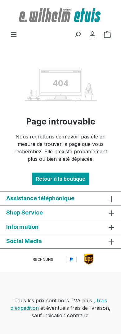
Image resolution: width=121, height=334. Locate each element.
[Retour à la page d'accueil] (60, 15)
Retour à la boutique (60, 179)
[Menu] (13, 34)
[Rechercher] (77, 34)
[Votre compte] (92, 34)
